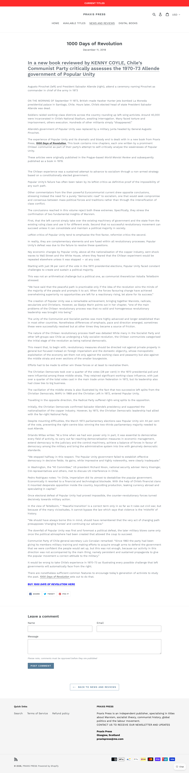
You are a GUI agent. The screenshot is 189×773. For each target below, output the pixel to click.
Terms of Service (37, 713)
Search (18, 713)
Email (100, 622)
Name (31, 622)
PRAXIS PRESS (94, 14)
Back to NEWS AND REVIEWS (96, 687)
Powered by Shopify (48, 766)
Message (33, 636)
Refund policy (60, 713)
